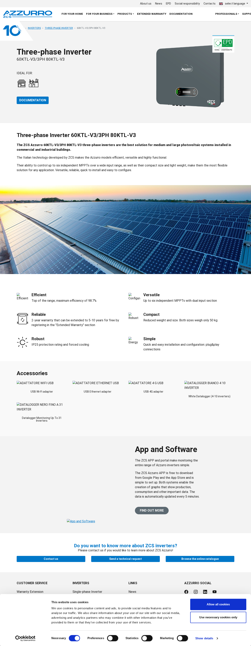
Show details (204, 638)
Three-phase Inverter (59, 27)
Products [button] (124, 13)
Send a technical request (125, 558)
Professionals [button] (226, 13)
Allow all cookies (218, 604)
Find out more (152, 510)
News (158, 3)
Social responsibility (187, 3)
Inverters (34, 27)
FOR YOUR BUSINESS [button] (99, 13)
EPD (168, 3)
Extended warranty (151, 13)
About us (145, 3)
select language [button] (235, 3)
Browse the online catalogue (200, 558)
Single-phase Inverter (87, 592)
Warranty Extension (30, 592)
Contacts (210, 3)
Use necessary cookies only (218, 617)
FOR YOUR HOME (72, 13)
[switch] (112, 638)
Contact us (51, 558)
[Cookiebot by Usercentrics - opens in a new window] (25, 638)
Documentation (181, 13)
